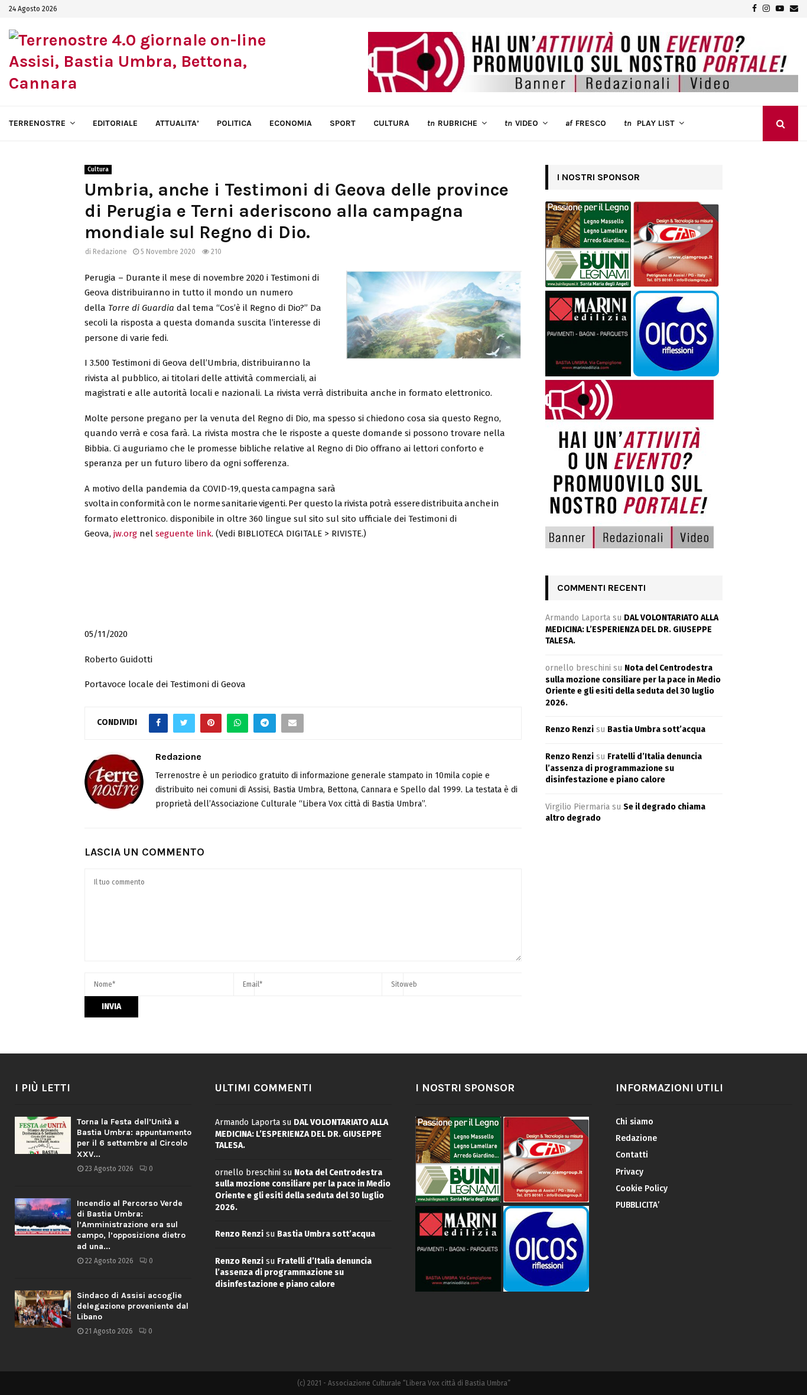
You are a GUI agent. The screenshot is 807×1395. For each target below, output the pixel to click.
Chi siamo (634, 1122)
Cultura (98, 169)
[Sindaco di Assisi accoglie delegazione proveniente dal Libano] (43, 1309)
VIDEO (521, 123)
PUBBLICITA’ (637, 1205)
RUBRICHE (452, 123)
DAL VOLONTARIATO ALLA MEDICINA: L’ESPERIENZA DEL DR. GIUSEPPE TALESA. (631, 629)
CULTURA (391, 123)
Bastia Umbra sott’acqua (656, 729)
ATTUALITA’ (177, 123)
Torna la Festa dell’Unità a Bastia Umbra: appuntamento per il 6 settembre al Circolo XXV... (134, 1138)
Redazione (110, 252)
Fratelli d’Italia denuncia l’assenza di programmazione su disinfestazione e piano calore (623, 768)
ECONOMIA (290, 123)
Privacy (629, 1172)
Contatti (632, 1155)
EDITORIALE (115, 123)
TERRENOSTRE (37, 123)
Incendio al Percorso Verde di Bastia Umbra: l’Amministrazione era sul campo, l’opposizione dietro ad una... (131, 1224)
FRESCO (585, 123)
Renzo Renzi (569, 729)
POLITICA (234, 123)
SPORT (343, 123)
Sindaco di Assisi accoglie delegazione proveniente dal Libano (132, 1306)
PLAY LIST (649, 123)
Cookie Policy (642, 1188)
